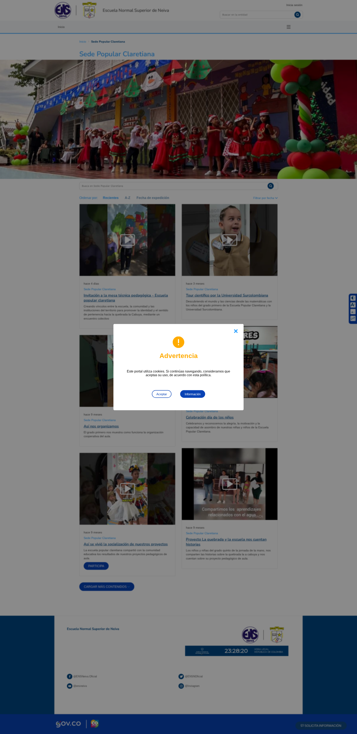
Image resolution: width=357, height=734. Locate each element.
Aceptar (161, 394)
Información (193, 394)
